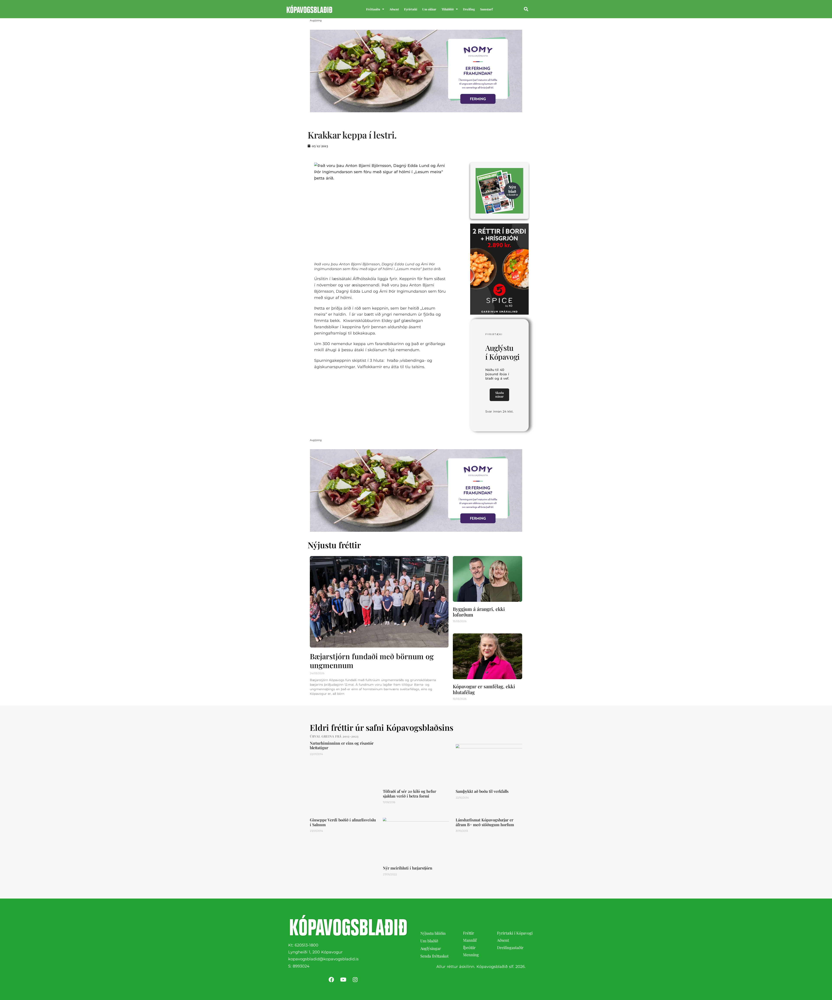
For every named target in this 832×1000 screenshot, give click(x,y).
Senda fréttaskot (434, 956)
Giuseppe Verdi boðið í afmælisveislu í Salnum (343, 822)
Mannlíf (470, 940)
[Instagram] (355, 979)
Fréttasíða (373, 9)
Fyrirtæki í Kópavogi (515, 933)
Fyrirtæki (410, 9)
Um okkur (429, 9)
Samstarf (486, 9)
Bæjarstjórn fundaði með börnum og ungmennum (372, 661)
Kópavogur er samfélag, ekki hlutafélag (484, 689)
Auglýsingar (430, 948)
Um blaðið (429, 940)
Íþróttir (469, 947)
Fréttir (468, 933)
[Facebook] (331, 979)
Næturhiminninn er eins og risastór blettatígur (342, 745)
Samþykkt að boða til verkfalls (482, 791)
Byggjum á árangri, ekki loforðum (479, 612)
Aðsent (394, 9)
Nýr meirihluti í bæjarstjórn (407, 868)
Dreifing (469, 9)
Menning (471, 954)
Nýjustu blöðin (433, 933)
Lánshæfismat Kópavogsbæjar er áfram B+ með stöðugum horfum (485, 822)
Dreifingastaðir (510, 947)
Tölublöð (448, 9)
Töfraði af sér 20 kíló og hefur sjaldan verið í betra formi (409, 793)
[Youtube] (343, 979)
